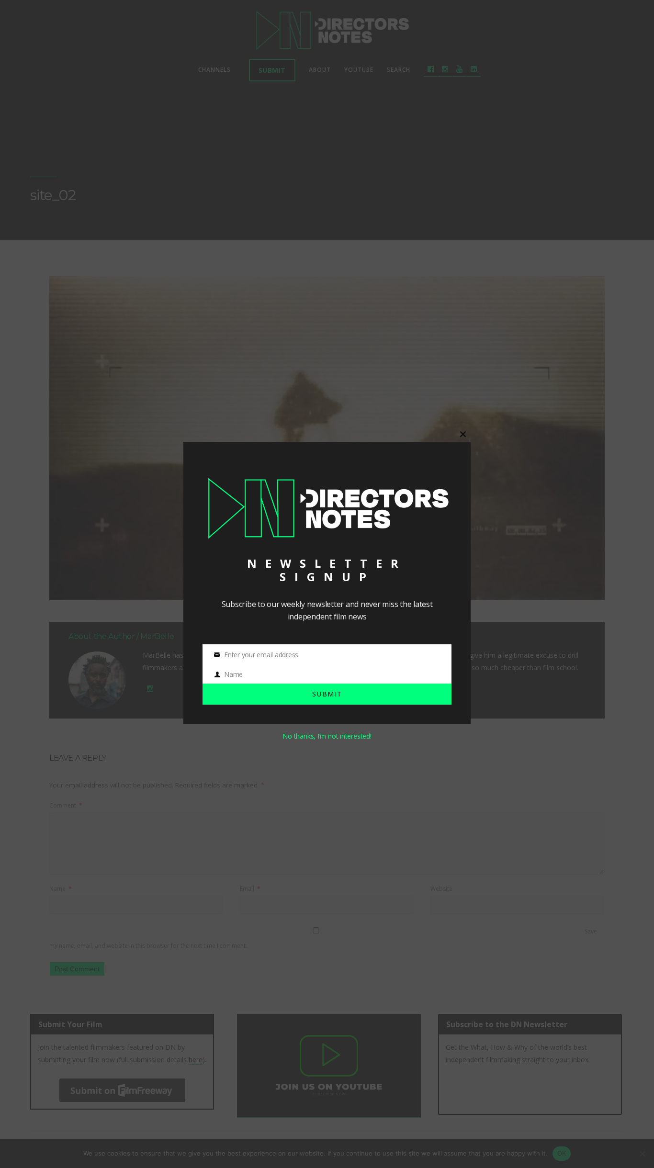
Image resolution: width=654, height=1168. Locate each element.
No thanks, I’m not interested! (326, 736)
